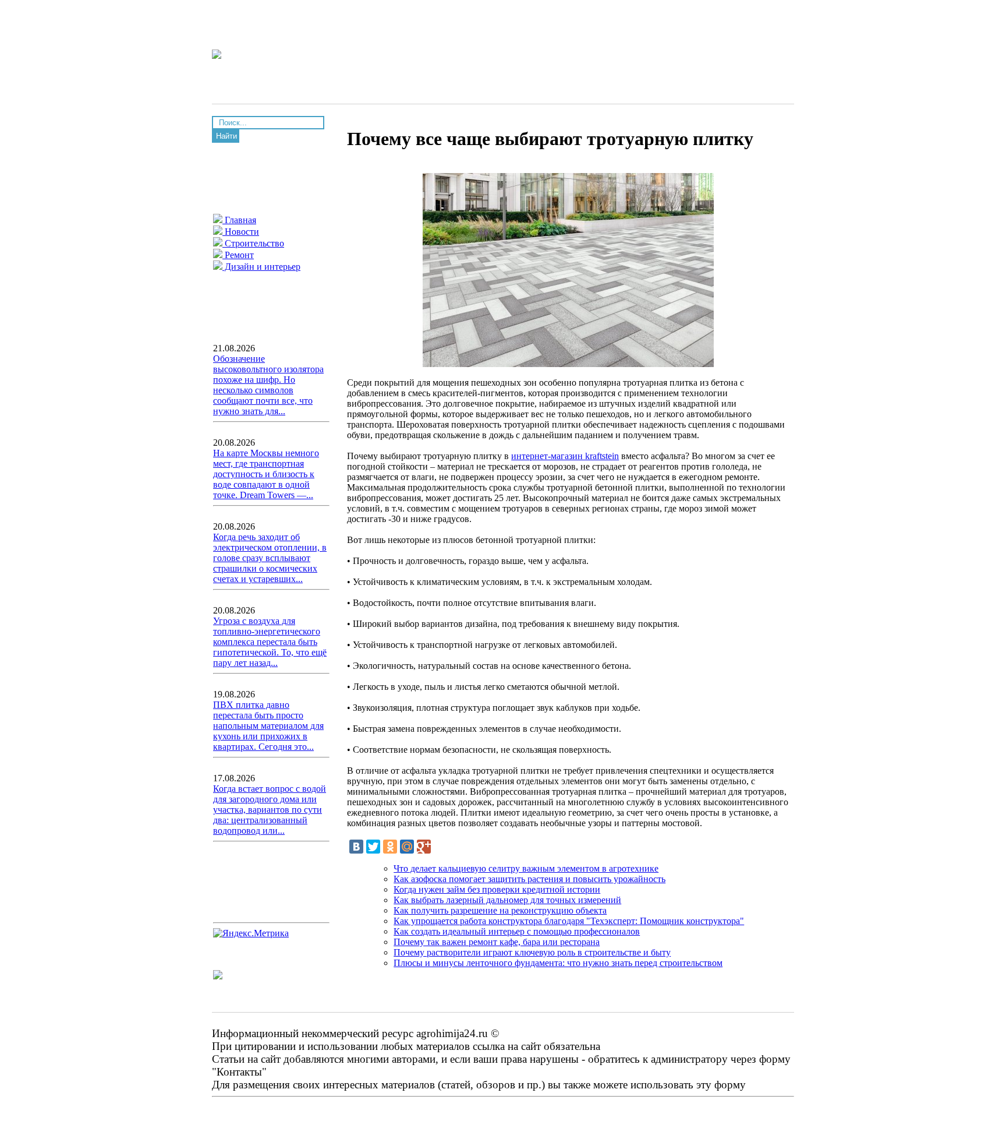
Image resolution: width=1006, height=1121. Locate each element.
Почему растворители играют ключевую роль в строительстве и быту (532, 952)
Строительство (253, 243)
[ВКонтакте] (356, 847)
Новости (240, 232)
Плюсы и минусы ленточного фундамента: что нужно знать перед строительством (558, 963)
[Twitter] (373, 847)
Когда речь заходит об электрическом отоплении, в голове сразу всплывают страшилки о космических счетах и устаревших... (270, 558)
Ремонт (238, 255)
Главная (239, 220)
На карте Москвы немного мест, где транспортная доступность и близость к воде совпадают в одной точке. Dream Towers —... (266, 474)
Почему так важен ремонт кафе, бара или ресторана (497, 942)
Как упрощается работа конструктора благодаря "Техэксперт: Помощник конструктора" (569, 921)
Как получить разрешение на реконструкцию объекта (500, 910)
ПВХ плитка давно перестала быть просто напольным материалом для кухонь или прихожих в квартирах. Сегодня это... (268, 726)
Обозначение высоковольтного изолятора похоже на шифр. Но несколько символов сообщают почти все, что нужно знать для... (268, 385)
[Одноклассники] (390, 847)
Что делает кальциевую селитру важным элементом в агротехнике (526, 868)
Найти (226, 136)
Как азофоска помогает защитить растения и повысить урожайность (529, 879)
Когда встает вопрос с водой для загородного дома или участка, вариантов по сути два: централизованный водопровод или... (269, 810)
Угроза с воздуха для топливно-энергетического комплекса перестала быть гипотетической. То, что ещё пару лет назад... (270, 642)
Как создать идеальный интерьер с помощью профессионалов (517, 931)
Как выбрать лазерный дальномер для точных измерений (507, 900)
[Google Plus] (424, 847)
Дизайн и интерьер (261, 267)
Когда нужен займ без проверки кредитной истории (497, 889)
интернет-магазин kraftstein (565, 456)
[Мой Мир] (407, 847)
